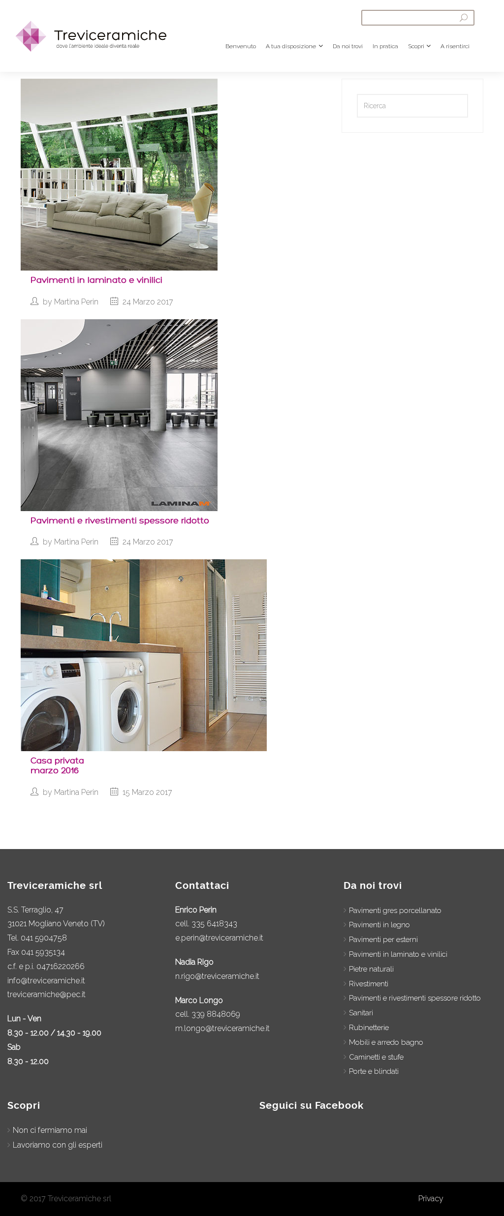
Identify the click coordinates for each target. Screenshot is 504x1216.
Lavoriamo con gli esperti (57, 1145)
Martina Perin (76, 301)
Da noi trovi (348, 46)
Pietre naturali (371, 969)
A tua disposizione (291, 46)
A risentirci (455, 46)
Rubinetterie (369, 1027)
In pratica (385, 46)
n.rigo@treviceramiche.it (217, 976)
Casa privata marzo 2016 (57, 765)
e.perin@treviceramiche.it (219, 937)
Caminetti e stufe (376, 1057)
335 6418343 (214, 923)
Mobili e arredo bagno (386, 1042)
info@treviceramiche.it (46, 980)
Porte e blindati (374, 1071)
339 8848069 (215, 1014)
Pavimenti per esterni (383, 939)
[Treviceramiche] (98, 31)
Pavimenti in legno (379, 924)
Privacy (430, 1198)
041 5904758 (44, 937)
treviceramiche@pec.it (46, 994)
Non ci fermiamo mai (50, 1130)
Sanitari (361, 1012)
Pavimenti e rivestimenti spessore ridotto (120, 520)
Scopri (416, 46)
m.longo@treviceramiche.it (222, 1028)
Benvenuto (240, 46)
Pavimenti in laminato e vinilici (96, 280)
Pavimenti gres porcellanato (395, 910)
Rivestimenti (368, 983)
